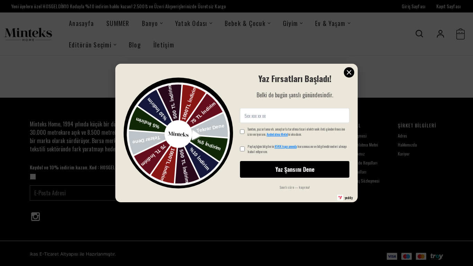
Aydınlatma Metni (277, 134)
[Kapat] (349, 72)
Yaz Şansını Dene (294, 169)
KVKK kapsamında (286, 146)
